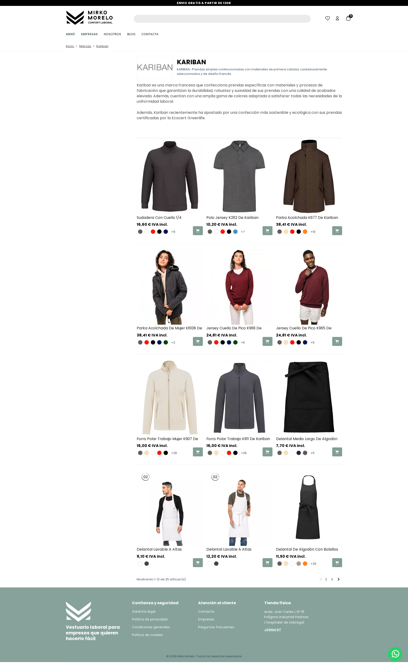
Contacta (206, 611)
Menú (70, 34)
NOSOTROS (112, 34)
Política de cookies (147, 635)
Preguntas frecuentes (216, 627)
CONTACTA (149, 34)
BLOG (131, 34)
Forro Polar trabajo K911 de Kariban (238, 438)
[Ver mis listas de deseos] (328, 18)
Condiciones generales (151, 627)
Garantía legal (143, 611)
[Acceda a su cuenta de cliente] (338, 18)
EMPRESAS (89, 34)
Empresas (206, 619)
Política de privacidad (149, 619)
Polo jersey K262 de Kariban (232, 217)
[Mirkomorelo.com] (88, 16)
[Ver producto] (198, 230)
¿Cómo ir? (272, 630)
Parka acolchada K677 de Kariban (307, 217)
